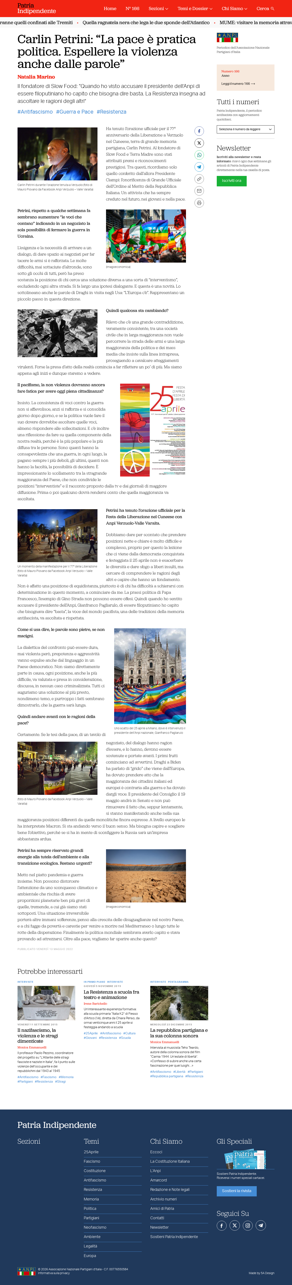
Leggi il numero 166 (235, 83)
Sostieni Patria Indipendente (174, 1237)
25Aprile (92, 1033)
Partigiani (26, 1081)
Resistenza (113, 112)
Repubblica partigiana (167, 1076)
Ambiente (92, 1237)
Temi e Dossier (193, 8)
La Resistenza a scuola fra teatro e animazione (111, 994)
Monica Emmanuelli (32, 1047)
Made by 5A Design (261, 1273)
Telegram (261, 1225)
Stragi (61, 1081)
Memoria (67, 1077)
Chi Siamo (232, 8)
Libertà (180, 1071)
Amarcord (158, 1180)
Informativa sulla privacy (54, 1273)
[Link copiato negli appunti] (199, 179)
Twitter (235, 1225)
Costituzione (95, 1171)
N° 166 (132, 8)
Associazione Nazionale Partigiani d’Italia (75, 1269)
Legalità (90, 1246)
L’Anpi (155, 1171)
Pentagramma (178, 982)
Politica (90, 1209)
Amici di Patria (162, 1209)
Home (110, 8)
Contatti (157, 1218)
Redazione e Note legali (170, 1190)
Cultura (130, 1033)
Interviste (26, 982)
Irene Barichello (95, 1003)
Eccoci (156, 1152)
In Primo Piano (94, 982)
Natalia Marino (36, 76)
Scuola (126, 1037)
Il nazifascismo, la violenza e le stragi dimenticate (38, 1035)
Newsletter (159, 1227)
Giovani (91, 1037)
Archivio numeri (163, 1199)
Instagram (248, 1226)
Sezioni (156, 8)
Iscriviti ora (231, 181)
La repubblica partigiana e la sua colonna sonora (179, 1033)
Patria (37, 8)
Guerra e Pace (76, 112)
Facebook (222, 1226)
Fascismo (49, 1077)
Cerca (263, 8)
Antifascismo (37, 112)
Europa (90, 1256)
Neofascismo (95, 1227)
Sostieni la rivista (236, 1191)
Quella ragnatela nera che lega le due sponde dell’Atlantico (133, 22)
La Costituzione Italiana (170, 1162)
